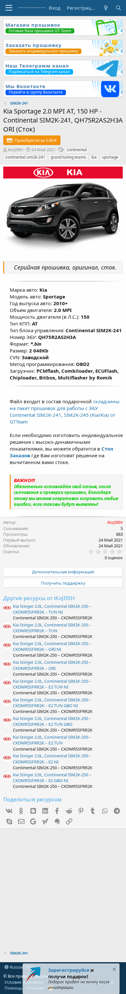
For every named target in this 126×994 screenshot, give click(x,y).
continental (77, 149)
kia (94, 157)
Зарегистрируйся (68, 970)
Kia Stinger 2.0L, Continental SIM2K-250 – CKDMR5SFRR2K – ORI (52, 665)
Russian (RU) (21, 967)
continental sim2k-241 (25, 157)
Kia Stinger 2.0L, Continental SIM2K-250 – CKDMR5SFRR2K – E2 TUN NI (52, 684)
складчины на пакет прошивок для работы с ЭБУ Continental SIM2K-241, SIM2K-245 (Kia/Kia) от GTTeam (65, 411)
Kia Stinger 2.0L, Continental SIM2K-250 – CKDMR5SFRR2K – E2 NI (52, 758)
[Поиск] (118, 8)
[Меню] (8, 8)
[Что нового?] (105, 8)
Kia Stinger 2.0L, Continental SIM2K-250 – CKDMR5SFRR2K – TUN (52, 628)
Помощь (14, 988)
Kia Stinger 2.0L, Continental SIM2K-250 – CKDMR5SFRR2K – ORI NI (52, 646)
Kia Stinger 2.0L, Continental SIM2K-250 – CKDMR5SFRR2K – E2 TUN (52, 740)
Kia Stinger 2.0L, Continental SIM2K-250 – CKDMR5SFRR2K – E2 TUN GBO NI (52, 702)
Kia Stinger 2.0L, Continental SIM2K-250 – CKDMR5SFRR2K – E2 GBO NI (52, 777)
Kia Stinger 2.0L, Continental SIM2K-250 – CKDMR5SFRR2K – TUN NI (52, 609)
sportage (110, 157)
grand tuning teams (68, 157)
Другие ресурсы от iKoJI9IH (39, 598)
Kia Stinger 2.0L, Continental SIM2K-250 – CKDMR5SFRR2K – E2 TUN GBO (52, 721)
